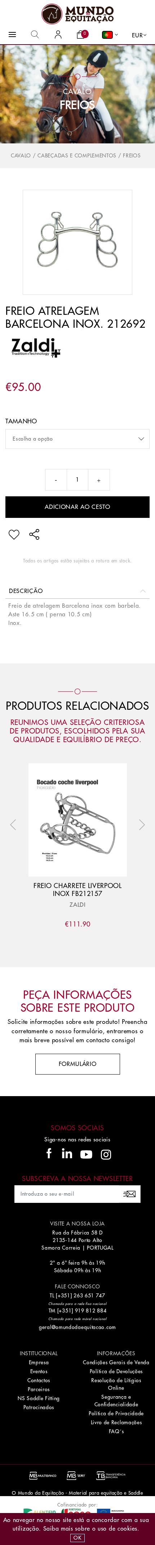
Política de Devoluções (116, 1371)
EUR (137, 35)
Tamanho (21, 421)
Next (140, 824)
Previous (14, 824)
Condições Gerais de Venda (116, 1362)
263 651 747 (89, 1295)
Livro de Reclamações (116, 1422)
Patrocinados (38, 1407)
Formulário (78, 1064)
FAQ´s (116, 1431)
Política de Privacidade (116, 1413)
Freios (77, 105)
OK (77, 1537)
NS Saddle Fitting (39, 1398)
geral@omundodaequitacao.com (77, 1327)
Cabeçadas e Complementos (76, 155)
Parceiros (39, 1389)
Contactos (38, 1380)
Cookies (127, 1529)
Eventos (39, 1371)
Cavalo (21, 155)
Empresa (39, 1362)
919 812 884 (91, 1310)
